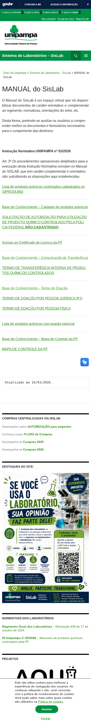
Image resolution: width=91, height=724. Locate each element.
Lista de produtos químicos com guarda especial (38, 324)
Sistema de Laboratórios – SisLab (32, 56)
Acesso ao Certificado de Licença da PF (32, 242)
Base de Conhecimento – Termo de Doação (35, 288)
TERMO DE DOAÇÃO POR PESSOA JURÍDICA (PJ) (42, 298)
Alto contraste (48, 19)
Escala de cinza (66, 19)
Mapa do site (82, 19)
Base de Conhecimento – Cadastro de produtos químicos (45, 207)
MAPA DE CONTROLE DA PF (25, 349)
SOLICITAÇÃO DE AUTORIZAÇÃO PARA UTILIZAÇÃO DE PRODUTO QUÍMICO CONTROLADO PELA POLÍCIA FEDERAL (44, 222)
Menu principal (86, 56)
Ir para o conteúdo (12, 12)
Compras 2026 (33, 449)
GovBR (7, 4)
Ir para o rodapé (71, 12)
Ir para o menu (32, 12)
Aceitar (47, 709)
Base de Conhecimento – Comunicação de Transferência (45, 258)
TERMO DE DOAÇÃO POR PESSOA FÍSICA (36, 308)
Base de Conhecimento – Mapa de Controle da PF (40, 339)
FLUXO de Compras (38, 434)
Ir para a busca (52, 12)
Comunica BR (33, 4)
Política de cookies (50, 701)
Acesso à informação (64, 4)
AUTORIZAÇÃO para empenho (49, 426)
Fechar (45, 718)
